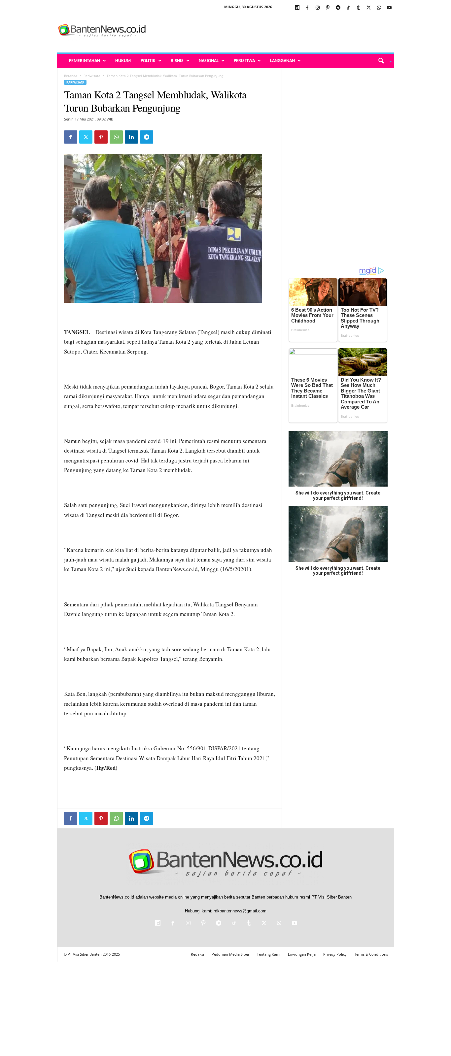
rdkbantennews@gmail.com (240, 910)
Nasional (209, 60)
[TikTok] (348, 8)
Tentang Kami (268, 954)
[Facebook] (307, 8)
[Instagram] (318, 8)
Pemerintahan (84, 60)
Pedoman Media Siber (230, 954)
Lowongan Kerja (302, 954)
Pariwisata (92, 75)
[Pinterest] (328, 8)
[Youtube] (389, 8)
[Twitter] (369, 8)
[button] (382, 61)
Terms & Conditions (371, 954)
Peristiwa (244, 60)
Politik (148, 60)
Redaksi (197, 954)
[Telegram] (338, 8)
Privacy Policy (335, 954)
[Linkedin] (131, 137)
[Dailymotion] (297, 8)
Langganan (282, 60)
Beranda (70, 75)
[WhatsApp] (379, 8)
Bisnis (177, 60)
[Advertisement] (274, 31)
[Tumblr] (359, 8)
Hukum (123, 60)
